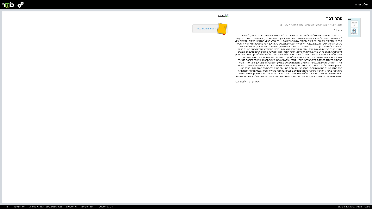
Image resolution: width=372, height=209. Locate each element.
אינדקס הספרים (106, 207)
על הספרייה (71, 207)
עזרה (6, 207)
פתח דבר (283, 24)
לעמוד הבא (240, 81)
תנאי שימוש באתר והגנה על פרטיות (45, 207)
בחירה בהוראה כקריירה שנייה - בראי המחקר (312, 24)
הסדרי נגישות (19, 207)
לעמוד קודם (254, 81)
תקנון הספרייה (87, 207)
